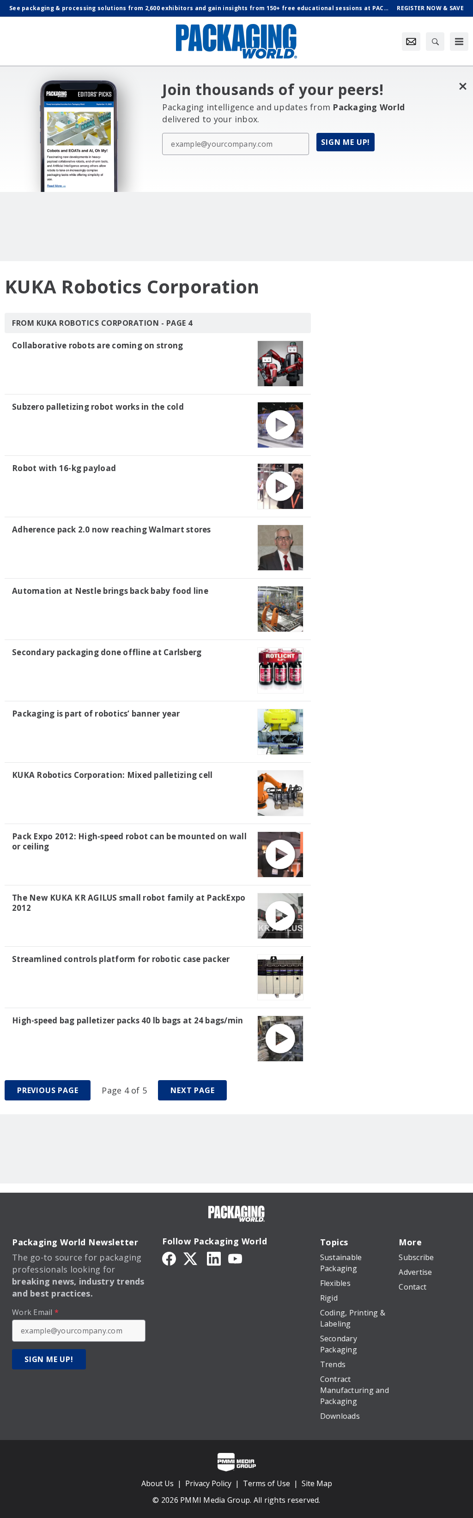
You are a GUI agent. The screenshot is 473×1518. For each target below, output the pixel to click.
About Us (157, 1483)
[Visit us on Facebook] (169, 1258)
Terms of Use (266, 1483)
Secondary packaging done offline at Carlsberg (106, 652)
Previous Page (47, 1090)
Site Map (317, 1483)
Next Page (192, 1090)
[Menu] (459, 41)
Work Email (35, 1312)
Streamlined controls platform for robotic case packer (121, 959)
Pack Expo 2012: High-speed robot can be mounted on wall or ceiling (129, 841)
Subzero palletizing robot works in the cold (98, 407)
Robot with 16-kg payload (64, 468)
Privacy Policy (208, 1483)
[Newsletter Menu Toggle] (411, 41)
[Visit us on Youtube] (235, 1258)
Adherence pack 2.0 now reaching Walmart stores (111, 530)
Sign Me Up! (345, 142)
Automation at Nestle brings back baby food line (110, 591)
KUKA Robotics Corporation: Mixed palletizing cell (112, 775)
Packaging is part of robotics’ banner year (96, 714)
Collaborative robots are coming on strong (97, 346)
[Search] (435, 41)
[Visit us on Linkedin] (214, 1258)
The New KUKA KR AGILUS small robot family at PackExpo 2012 (128, 903)
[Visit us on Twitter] (191, 1258)
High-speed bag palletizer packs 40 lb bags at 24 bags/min (127, 1021)
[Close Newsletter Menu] (462, 86)
